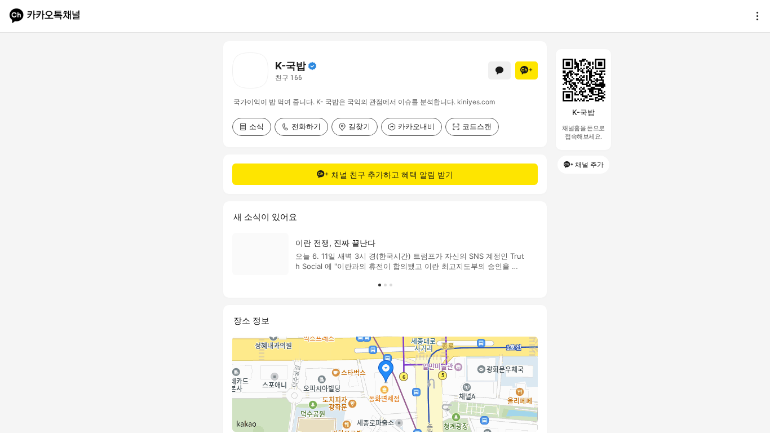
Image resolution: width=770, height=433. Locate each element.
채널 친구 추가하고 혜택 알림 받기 (392, 174)
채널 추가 (589, 164)
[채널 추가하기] (526, 70)
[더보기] (754, 16)
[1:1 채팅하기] (499, 70)
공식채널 (312, 65)
